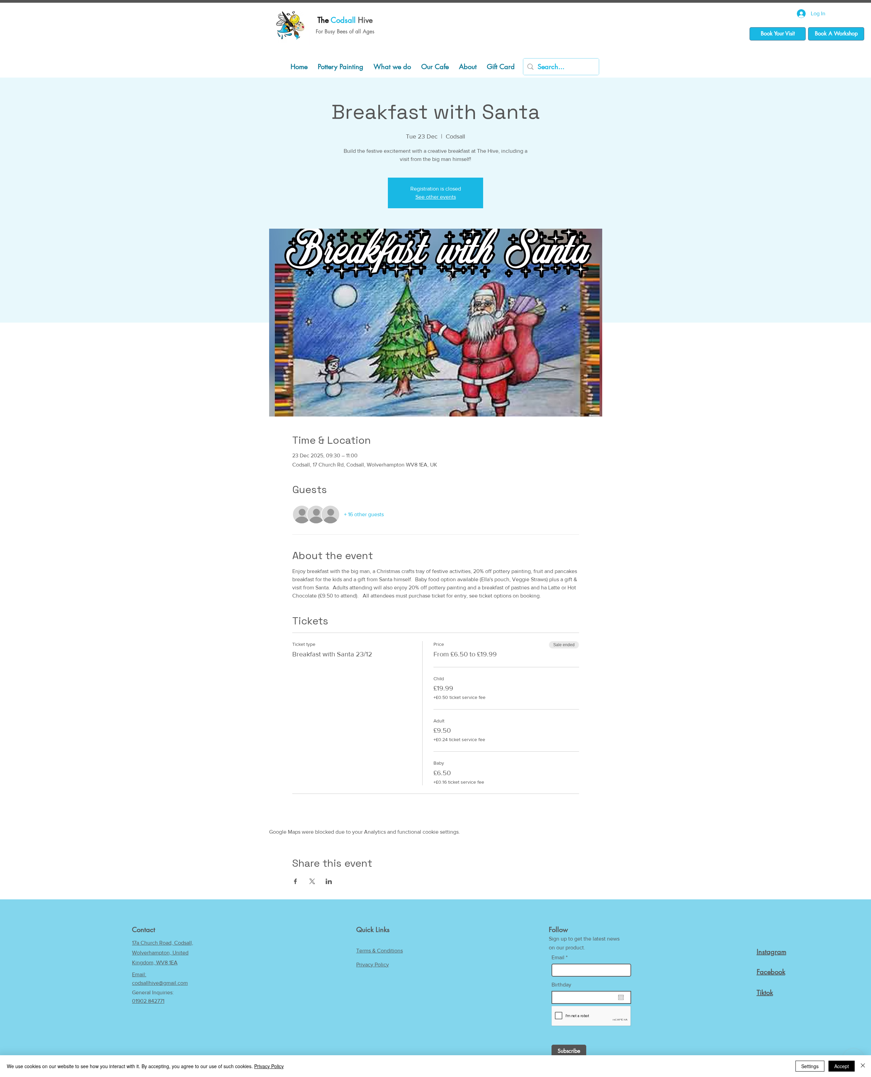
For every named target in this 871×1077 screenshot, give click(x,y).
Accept (841, 1066)
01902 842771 (148, 1001)
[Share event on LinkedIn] (329, 881)
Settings (810, 1066)
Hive (345, 20)
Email (558, 957)
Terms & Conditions (379, 950)
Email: (139, 974)
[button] (392, 66)
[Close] (863, 1066)
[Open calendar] (621, 997)
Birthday (561, 985)
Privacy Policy (372, 964)
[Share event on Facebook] (295, 881)
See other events (435, 197)
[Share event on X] (312, 881)
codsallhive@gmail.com (160, 983)
